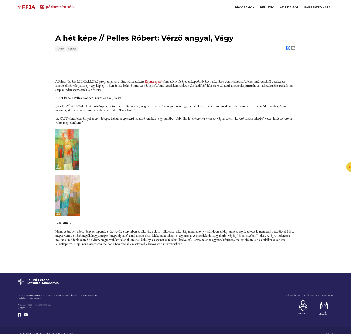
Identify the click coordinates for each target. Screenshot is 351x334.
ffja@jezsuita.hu (25, 307)
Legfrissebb (290, 295)
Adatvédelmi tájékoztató (29, 298)
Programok (244, 7)
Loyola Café (327, 295)
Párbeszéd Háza (317, 7)
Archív (60, 48)
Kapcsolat (315, 295)
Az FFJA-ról (289, 7)
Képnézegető (153, 81)
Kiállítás (72, 48)
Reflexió (267, 7)
